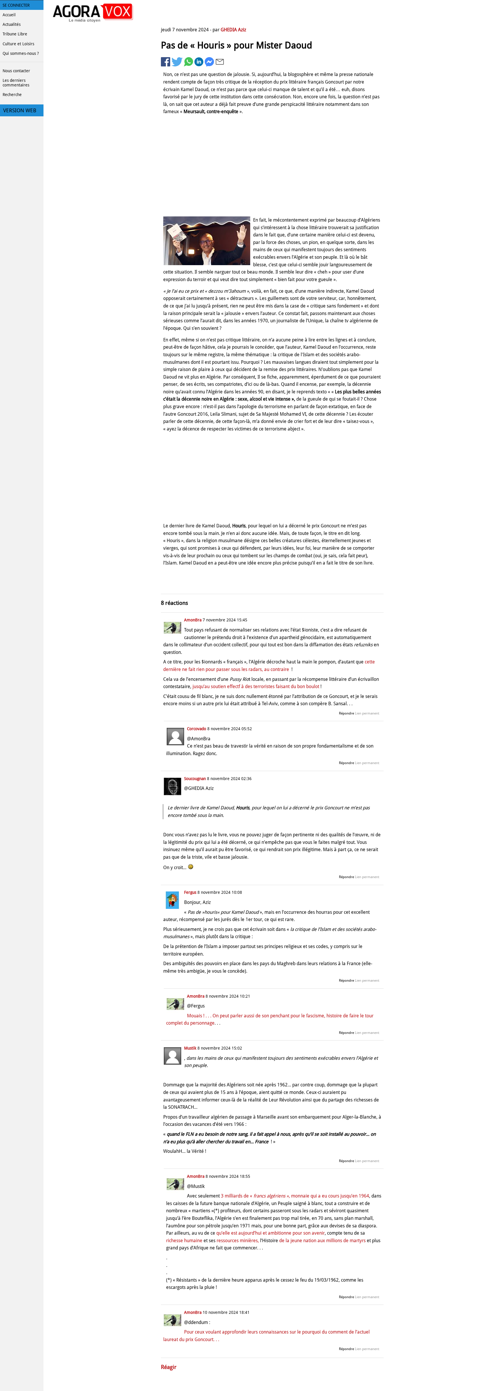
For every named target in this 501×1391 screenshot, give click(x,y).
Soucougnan (195, 778)
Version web (19, 110)
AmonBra (193, 620)
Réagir (169, 1367)
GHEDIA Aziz (233, 29)
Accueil (9, 14)
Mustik (190, 1048)
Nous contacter (16, 70)
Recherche (12, 94)
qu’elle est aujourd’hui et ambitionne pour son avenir (270, 1233)
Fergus (190, 892)
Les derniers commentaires (16, 82)
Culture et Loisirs (18, 43)
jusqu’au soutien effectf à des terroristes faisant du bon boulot (256, 686)
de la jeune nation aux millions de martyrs (322, 1240)
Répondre (346, 713)
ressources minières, (238, 1240)
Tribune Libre (15, 34)
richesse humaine (184, 1240)
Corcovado (196, 728)
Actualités (12, 24)
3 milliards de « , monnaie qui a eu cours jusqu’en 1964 (295, 1196)
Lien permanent (367, 713)
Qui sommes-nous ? (21, 53)
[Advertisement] (272, 167)
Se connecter (16, 5)
